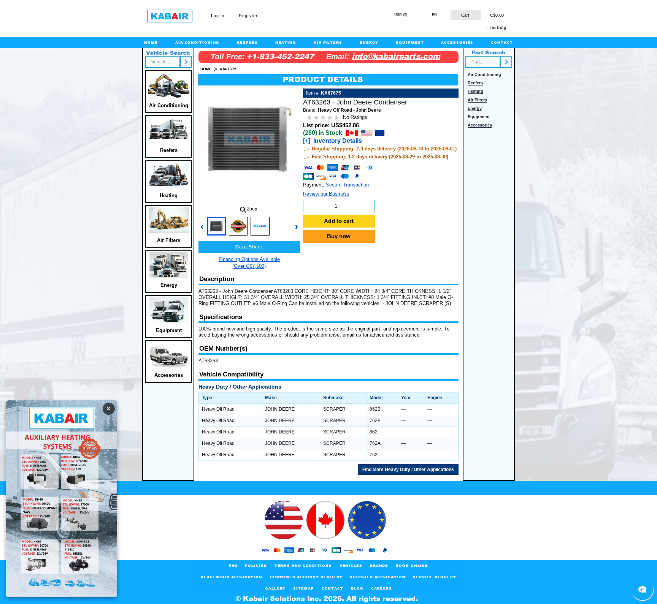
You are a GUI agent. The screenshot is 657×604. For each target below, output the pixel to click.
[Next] (186, 62)
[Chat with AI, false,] (642, 589)
